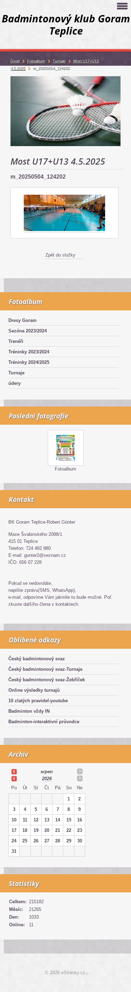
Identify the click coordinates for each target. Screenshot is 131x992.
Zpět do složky (60, 255)
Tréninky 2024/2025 (28, 362)
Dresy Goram (22, 320)
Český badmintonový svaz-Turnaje (45, 669)
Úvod (15, 61)
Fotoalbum (65, 469)
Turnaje (16, 372)
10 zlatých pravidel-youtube (38, 700)
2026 (47, 778)
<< (14, 771)
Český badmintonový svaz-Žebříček (46, 679)
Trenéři (15, 341)
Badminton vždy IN (29, 711)
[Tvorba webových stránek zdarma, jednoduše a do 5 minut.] (87, 973)
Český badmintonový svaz (36, 658)
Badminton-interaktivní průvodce (43, 721)
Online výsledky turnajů (34, 690)
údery (14, 383)
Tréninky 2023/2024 (28, 351)
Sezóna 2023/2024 (27, 330)
